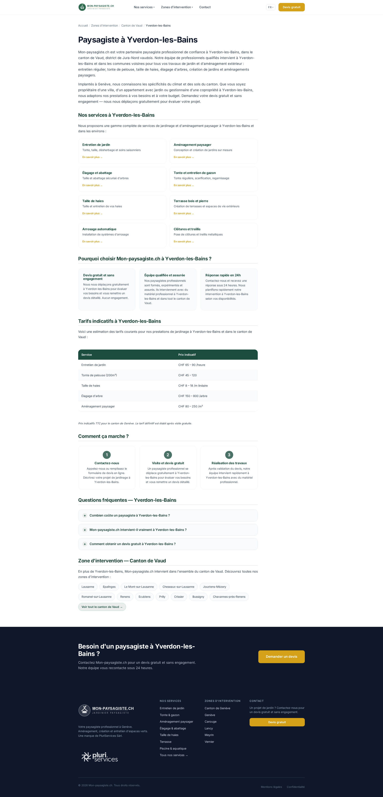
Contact (205, 7)
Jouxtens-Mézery (214, 586)
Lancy (209, 728)
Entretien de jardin (172, 708)
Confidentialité (296, 786)
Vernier (209, 741)
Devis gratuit (291, 7)
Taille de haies (169, 735)
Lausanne (88, 586)
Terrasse (165, 741)
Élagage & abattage (173, 728)
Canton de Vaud (131, 25)
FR (270, 7)
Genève (210, 715)
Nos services (144, 7)
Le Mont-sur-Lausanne (139, 586)
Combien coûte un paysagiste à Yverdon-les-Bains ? (130, 515)
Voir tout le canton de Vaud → (102, 606)
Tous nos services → (174, 755)
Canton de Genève (217, 708)
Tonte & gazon (170, 715)
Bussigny (198, 596)
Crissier (179, 596)
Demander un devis (281, 657)
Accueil (83, 25)
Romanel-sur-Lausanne (97, 596)
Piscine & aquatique (173, 748)
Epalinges (109, 586)
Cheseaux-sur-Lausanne (178, 586)
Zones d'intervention (177, 7)
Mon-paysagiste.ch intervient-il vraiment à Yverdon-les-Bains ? (138, 530)
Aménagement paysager (176, 721)
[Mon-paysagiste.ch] (101, 7)
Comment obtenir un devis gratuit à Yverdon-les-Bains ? (133, 544)
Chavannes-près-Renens (229, 596)
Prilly (162, 596)
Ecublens (144, 596)
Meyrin (209, 735)
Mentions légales (271, 786)
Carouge (210, 721)
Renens (125, 596)
